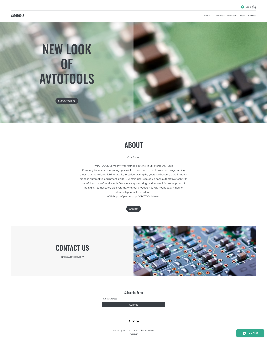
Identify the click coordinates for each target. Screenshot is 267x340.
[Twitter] (133, 321)
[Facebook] (129, 321)
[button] (254, 7)
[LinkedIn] (137, 321)
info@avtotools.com (72, 256)
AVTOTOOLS (17, 15)
